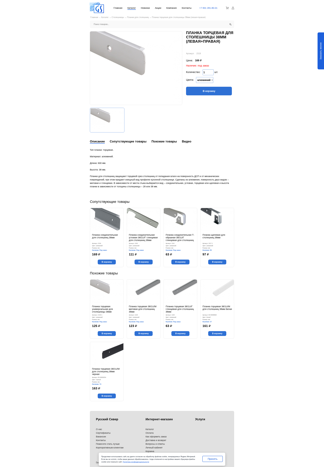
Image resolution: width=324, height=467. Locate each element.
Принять (212, 459)
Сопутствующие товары (128, 141)
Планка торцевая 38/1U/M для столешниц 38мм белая (217, 307)
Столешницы (118, 17)
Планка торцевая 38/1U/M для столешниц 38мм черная (106, 371)
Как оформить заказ (156, 436)
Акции (158, 8)
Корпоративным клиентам (109, 447)
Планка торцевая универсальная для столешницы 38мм (102, 309)
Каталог (131, 8)
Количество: (193, 72)
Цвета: (190, 79)
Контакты (186, 8)
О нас (99, 429)
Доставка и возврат (156, 440)
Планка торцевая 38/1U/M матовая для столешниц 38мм (142, 309)
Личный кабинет (154, 447)
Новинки (145, 8)
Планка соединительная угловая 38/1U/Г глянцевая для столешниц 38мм (143, 237)
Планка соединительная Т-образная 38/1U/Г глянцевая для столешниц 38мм (180, 238)
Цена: (189, 60)
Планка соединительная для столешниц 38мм (105, 236)
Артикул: (190, 53)
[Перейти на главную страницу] (97, 8)
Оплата (150, 433)
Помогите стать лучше (108, 444)
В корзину (209, 91)
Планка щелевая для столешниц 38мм (213, 236)
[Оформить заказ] (227, 8)
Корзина (150, 451)
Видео (186, 141)
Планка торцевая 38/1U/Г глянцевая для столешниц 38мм (180, 309)
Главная (118, 8)
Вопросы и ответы (155, 444)
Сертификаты (103, 433)
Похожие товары (164, 141)
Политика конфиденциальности (136, 462)
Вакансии (101, 436)
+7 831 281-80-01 (208, 8)
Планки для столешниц (138, 17)
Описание (97, 141)
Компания (171, 8)
